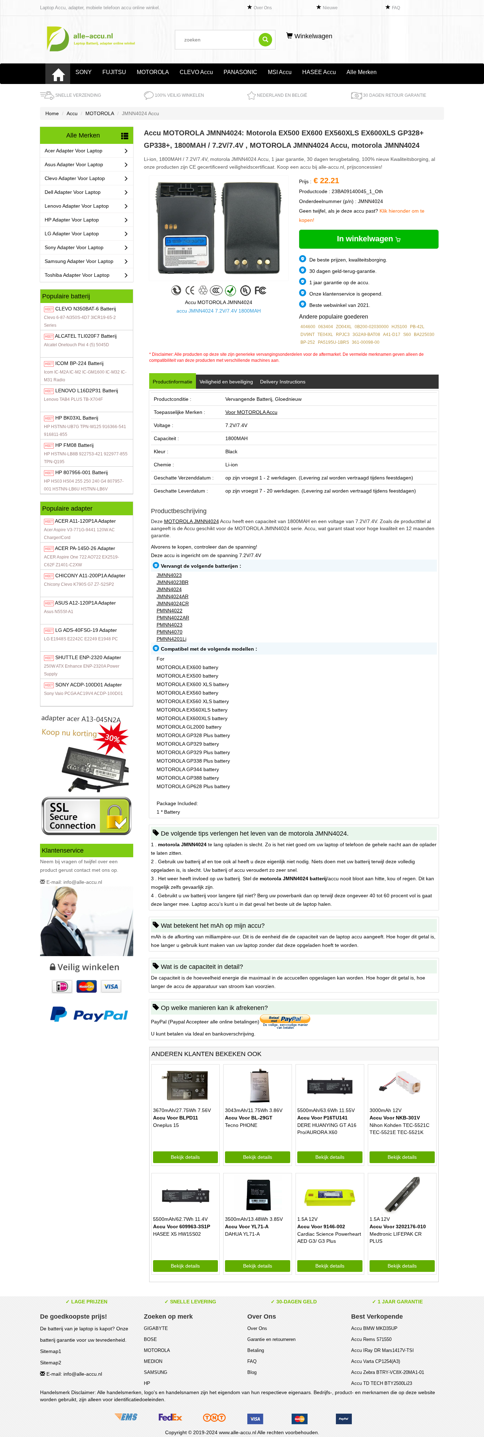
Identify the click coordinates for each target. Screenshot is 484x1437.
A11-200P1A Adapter (90, 575)
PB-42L (417, 326)
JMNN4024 (169, 589)
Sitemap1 (50, 1351)
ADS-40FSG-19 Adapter (86, 630)
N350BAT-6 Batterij (85, 308)
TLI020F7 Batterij (86, 336)
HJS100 (399, 326)
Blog (252, 1372)
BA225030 (424, 334)
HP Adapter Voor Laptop (72, 220)
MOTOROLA (153, 72)
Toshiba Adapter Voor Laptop (77, 275)
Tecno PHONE (241, 1125)
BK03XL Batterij (76, 418)
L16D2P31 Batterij (86, 390)
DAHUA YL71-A (242, 1234)
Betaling (255, 1350)
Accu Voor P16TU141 (322, 1118)
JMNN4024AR (172, 596)
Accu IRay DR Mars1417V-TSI (382, 1350)
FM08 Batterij (74, 445)
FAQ (396, 7)
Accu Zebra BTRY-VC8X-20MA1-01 (387, 1372)
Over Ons (263, 7)
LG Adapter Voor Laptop (72, 233)
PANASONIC (240, 72)
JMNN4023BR (172, 582)
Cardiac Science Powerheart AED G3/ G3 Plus (329, 1237)
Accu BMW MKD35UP (374, 1328)
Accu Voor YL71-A (247, 1226)
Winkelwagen (312, 36)
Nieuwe (330, 7)
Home (52, 113)
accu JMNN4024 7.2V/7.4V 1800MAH (218, 311)
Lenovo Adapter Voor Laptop (77, 206)
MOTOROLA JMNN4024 (191, 521)
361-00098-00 (365, 342)
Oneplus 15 (166, 1125)
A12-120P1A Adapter (85, 603)
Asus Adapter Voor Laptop (74, 164)
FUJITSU (114, 72)
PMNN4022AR (173, 618)
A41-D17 (391, 334)
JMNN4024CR (173, 603)
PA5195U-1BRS (333, 342)
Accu (72, 113)
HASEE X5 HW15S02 (177, 1234)
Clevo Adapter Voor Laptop (75, 178)
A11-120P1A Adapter (85, 521)
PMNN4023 (169, 625)
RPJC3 (343, 334)
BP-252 (307, 342)
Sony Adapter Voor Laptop (74, 247)
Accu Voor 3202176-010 (398, 1226)
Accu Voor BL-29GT (248, 1118)
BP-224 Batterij (79, 363)
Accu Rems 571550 (371, 1339)
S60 (407, 334)
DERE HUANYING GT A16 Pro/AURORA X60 (326, 1128)
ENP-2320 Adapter (88, 657)
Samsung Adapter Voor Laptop (79, 261)
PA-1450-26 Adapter (85, 548)
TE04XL (325, 334)
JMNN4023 (169, 575)
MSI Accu (280, 72)
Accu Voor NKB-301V (395, 1118)
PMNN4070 (169, 632)
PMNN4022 (169, 610)
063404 (325, 326)
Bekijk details (185, 1157)
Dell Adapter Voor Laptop (73, 192)
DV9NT (307, 334)
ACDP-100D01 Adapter (88, 684)
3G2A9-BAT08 (366, 334)
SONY (83, 72)
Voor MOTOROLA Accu (251, 412)
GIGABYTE (156, 1328)
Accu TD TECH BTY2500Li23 (381, 1383)
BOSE (150, 1339)
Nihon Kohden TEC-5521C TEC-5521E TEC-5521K (399, 1128)
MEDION (153, 1361)
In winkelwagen (366, 238)
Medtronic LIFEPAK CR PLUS (396, 1237)
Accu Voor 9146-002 (321, 1226)
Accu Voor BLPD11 (175, 1118)
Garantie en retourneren (271, 1339)
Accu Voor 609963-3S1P (181, 1226)
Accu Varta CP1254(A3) (375, 1361)
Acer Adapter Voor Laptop (73, 150)
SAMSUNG (155, 1372)
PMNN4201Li (171, 639)
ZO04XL (344, 326)
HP (147, 1383)
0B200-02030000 (372, 326)
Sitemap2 (50, 1362)
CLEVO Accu (196, 72)
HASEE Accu (319, 72)
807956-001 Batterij (81, 472)
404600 (307, 326)
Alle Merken (362, 72)
